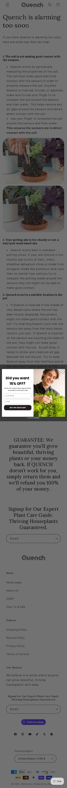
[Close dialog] (62, 371)
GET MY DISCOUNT (18, 407)
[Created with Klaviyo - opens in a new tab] (33, 418)
